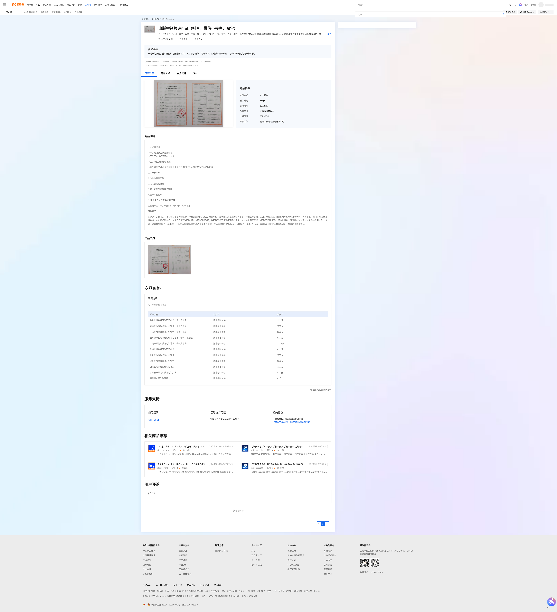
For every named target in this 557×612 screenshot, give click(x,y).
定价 (80, 4)
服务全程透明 (177, 62)
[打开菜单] (4, 4)
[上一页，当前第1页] (319, 523)
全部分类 (145, 19)
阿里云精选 (56, 12)
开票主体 (244, 121)
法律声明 (147, 585)
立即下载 (152, 420)
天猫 (167, 591)
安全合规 (147, 569)
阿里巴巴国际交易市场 (192, 591)
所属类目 (244, 111)
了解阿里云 (123, 4)
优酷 (269, 591)
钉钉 (275, 591)
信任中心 (328, 574)
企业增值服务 (330, 555)
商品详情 (149, 73)
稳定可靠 (147, 565)
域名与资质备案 (168, 19)
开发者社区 (256, 555)
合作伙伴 (98, 4)
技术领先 (147, 560)
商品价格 (165, 73)
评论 (195, 73)
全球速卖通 (175, 591)
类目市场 (44, 12)
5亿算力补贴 (293, 565)
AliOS (241, 591)
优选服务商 (207, 62)
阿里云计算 (232, 591)
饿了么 (316, 591)
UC (258, 591)
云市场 (88, 4)
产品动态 (183, 560)
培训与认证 (256, 565)
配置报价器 (184, 569)
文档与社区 (59, 4)
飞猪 (223, 591)
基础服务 (328, 551)
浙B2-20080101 (209, 596)
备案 (526, 4)
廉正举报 (177, 585)
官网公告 (328, 565)
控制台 (533, 4)
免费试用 (183, 555)
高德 (253, 591)
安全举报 (191, 585)
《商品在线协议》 (281, 422)
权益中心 (71, 4)
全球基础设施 (149, 555)
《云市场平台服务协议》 (300, 422)
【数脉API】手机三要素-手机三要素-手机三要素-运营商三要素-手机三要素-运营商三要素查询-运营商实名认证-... (279, 446)
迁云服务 (328, 560)
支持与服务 (110, 4)
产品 (38, 4)
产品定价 (183, 565)
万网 (247, 591)
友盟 (263, 591)
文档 (253, 551)
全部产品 (183, 551)
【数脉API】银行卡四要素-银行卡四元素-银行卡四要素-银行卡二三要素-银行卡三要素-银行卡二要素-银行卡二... (279, 464)
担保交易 (166, 62)
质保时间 (244, 100)
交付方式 (244, 95)
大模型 (30, 4)
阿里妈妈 (215, 591)
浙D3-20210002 (249, 596)
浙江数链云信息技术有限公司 (221, 447)
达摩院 (289, 591)
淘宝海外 (298, 591)
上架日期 (244, 116)
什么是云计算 (149, 551)
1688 (207, 591)
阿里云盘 (308, 591)
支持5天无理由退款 (192, 62)
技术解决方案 (221, 551)
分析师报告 (148, 574)
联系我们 (204, 585)
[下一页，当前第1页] (327, 523)
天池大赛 (255, 560)
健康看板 (328, 569)
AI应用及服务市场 (30, 12)
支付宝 (281, 591)
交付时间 (244, 106)
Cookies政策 (162, 585)
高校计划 (291, 560)
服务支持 (181, 73)
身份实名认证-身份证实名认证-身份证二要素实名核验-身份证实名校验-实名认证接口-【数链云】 (182, 464)
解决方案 (47, 4)
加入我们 (218, 585)
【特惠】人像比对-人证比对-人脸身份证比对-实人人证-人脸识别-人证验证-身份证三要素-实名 (182, 446)
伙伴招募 (78, 12)
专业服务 (155, 19)
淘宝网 (160, 591)
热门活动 (67, 12)
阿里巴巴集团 (149, 591)
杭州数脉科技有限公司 (317, 447)
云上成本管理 (185, 574)
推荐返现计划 (293, 569)
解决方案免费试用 (295, 555)
